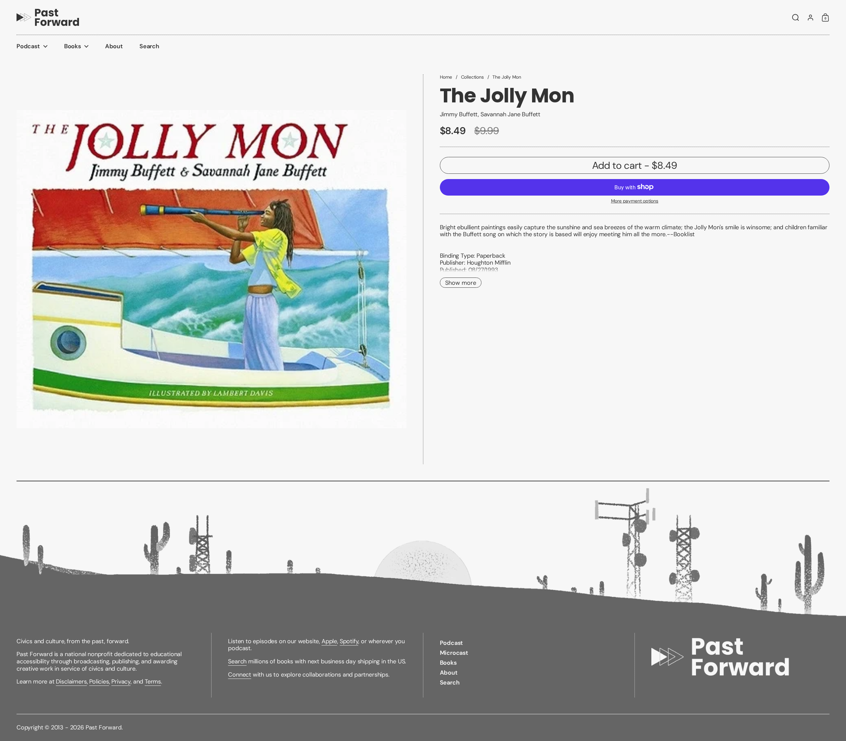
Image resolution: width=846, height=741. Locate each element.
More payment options (634, 201)
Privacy (121, 681)
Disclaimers (71, 681)
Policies (99, 681)
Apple (329, 641)
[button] (795, 17)
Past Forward (104, 727)
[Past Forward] (48, 17)
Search (237, 661)
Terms (153, 681)
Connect (239, 675)
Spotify (349, 641)
